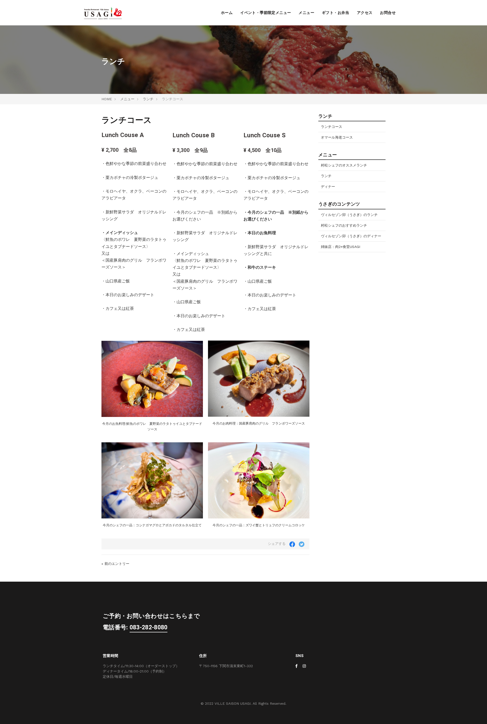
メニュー (306, 12)
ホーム (227, 12)
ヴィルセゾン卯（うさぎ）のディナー (351, 236)
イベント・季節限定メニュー (265, 12)
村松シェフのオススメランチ (344, 165)
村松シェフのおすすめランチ (344, 225)
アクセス (365, 12)
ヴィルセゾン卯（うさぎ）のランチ (349, 215)
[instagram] (304, 666)
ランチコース (331, 127)
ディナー (328, 186)
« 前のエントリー (115, 564)
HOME (106, 99)
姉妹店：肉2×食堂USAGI (340, 247)
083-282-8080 (149, 627)
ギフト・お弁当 (335, 12)
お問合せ (388, 12)
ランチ (148, 99)
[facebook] (296, 666)
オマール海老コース (337, 137)
